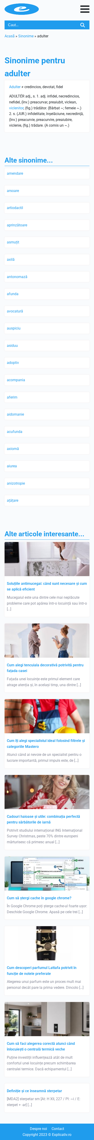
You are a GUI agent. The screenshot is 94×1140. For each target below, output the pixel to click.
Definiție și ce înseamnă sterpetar (34, 1091)
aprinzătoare (17, 225)
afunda (12, 294)
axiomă (13, 449)
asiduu (12, 345)
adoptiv (13, 362)
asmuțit (13, 242)
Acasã (10, 36)
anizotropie (16, 483)
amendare (15, 173)
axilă (11, 259)
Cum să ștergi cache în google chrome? (39, 898)
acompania (16, 380)
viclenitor (16, 108)
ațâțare (12, 500)
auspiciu (14, 328)
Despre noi (38, 1129)
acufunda (14, 431)
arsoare (13, 191)
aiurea (12, 466)
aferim (12, 397)
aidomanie (15, 414)
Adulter (15, 87)
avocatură (15, 311)
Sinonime (26, 36)
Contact (58, 1129)
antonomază (17, 277)
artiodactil (15, 208)
